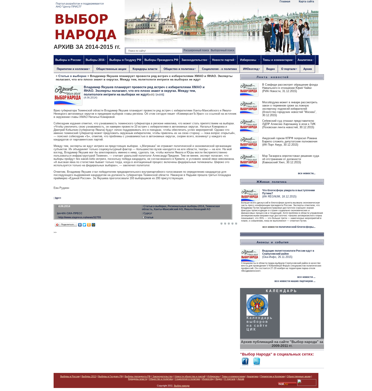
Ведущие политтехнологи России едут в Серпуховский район (288, 252)
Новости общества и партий (190, 376)
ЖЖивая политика (272, 181)
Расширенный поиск (196, 50)
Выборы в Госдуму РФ (125, 60)
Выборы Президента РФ (161, 60)
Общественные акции (111, 69)
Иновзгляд (208, 379)
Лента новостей (273, 77)
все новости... (306, 173)
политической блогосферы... (297, 226)
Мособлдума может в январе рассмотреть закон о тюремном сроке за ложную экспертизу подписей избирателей (290, 105)
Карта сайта (306, 1)
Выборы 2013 (89, 376)
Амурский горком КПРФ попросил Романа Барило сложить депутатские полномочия (289, 140)
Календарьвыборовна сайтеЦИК (259, 323)
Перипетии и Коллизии (272, 376)
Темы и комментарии (233, 376)
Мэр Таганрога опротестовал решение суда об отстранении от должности (290, 157)
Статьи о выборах (72, 76)
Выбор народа (181, 385)
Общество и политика (161, 379)
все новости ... (306, 277)
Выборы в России (70, 376)
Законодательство (162, 376)
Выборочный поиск (222, 50)
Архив (307, 69)
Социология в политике (187, 379)
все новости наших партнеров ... (294, 281)
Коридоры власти (145, 69)
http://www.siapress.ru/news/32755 (79, 217)
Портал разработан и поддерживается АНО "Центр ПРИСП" (80, 5)
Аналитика (252, 376)
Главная (285, 1)
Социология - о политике (219, 69)
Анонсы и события (273, 242)
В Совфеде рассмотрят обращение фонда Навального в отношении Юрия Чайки (290, 86)
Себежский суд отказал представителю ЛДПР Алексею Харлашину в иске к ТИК (289, 122)
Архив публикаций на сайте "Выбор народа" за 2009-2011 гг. (282, 344)
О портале (230, 379)
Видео (270, 69)
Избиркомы (213, 376)
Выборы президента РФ (137, 376)
